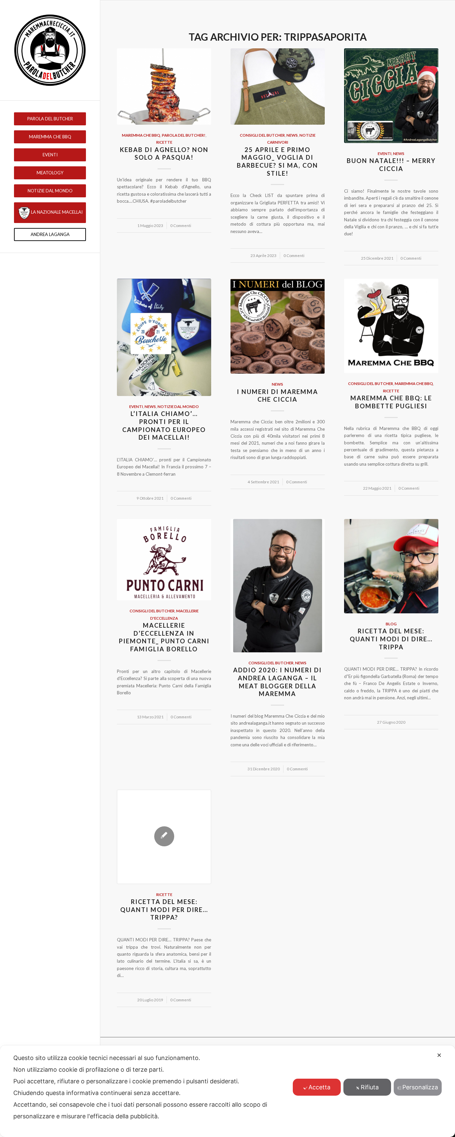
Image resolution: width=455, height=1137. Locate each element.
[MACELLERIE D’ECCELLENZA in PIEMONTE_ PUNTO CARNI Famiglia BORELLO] (164, 559)
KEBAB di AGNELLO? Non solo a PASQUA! (164, 153)
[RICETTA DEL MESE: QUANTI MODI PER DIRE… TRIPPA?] (164, 837)
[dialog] (227, 1091)
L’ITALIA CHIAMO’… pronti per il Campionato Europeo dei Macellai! (164, 425)
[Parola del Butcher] (50, 50)
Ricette (164, 142)
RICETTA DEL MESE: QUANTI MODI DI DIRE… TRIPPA (391, 638)
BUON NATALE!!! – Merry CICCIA (391, 164)
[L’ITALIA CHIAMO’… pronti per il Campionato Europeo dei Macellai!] (164, 337)
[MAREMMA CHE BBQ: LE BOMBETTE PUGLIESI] (391, 326)
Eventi (384, 153)
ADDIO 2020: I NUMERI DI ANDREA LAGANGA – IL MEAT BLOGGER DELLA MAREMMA (277, 681)
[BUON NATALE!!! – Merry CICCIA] (391, 95)
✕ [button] (439, 1055)
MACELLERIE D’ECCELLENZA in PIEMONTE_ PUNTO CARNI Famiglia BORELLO (164, 637)
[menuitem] (50, 118)
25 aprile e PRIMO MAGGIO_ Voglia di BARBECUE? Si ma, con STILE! (277, 161)
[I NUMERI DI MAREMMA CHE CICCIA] (277, 326)
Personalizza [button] (420, 1087)
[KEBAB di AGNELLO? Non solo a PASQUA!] (164, 86)
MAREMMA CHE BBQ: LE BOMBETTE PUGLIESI (391, 402)
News (292, 135)
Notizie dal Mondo (178, 406)
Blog (391, 623)
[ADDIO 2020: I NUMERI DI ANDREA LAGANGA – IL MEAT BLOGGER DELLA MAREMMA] (277, 585)
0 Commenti (180, 225)
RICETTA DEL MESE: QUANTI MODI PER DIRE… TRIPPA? (164, 909)
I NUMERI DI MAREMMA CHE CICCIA (277, 395)
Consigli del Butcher (262, 135)
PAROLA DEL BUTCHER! (184, 135)
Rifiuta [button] (370, 1087)
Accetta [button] (319, 1087)
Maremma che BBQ (141, 135)
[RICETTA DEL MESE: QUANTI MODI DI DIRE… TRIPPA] (391, 566)
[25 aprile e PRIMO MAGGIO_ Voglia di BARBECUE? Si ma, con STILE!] (277, 86)
